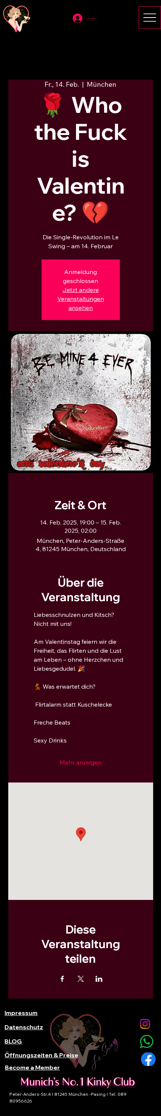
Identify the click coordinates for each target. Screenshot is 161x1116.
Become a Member (32, 1067)
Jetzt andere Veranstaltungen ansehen (80, 298)
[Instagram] (145, 1023)
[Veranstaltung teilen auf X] (80, 979)
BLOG (13, 1041)
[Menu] (150, 17)
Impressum (20, 1013)
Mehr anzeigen (80, 762)
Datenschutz (23, 1027)
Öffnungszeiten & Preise (41, 1055)
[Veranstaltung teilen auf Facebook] (62, 979)
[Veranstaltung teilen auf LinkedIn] (99, 979)
